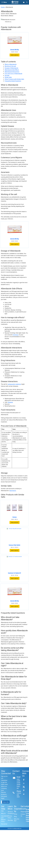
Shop (15, 814)
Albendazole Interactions (12, 72)
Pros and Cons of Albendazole (13, 73)
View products (14, 522)
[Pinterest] (23, 790)
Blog (15, 816)
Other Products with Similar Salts (14, 79)
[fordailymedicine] (14, 2)
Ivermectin (13, 490)
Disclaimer (4, 824)
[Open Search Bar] (27, 2)
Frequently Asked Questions (13, 81)
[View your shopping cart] (24, 2)
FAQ (2, 811)
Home (2, 7)
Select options (14, 55)
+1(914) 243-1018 (19, 795)
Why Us (3, 813)
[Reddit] (23, 794)
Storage (7, 75)
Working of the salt (10, 66)
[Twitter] (23, 787)
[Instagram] (23, 783)
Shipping (23, 811)
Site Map (10, 820)
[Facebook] (23, 780)
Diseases (10, 402)
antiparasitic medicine (14, 384)
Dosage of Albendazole (11, 68)
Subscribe (6, 802)
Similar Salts (8, 77)
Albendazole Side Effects (12, 70)
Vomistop (15, 335)
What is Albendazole (10, 64)
